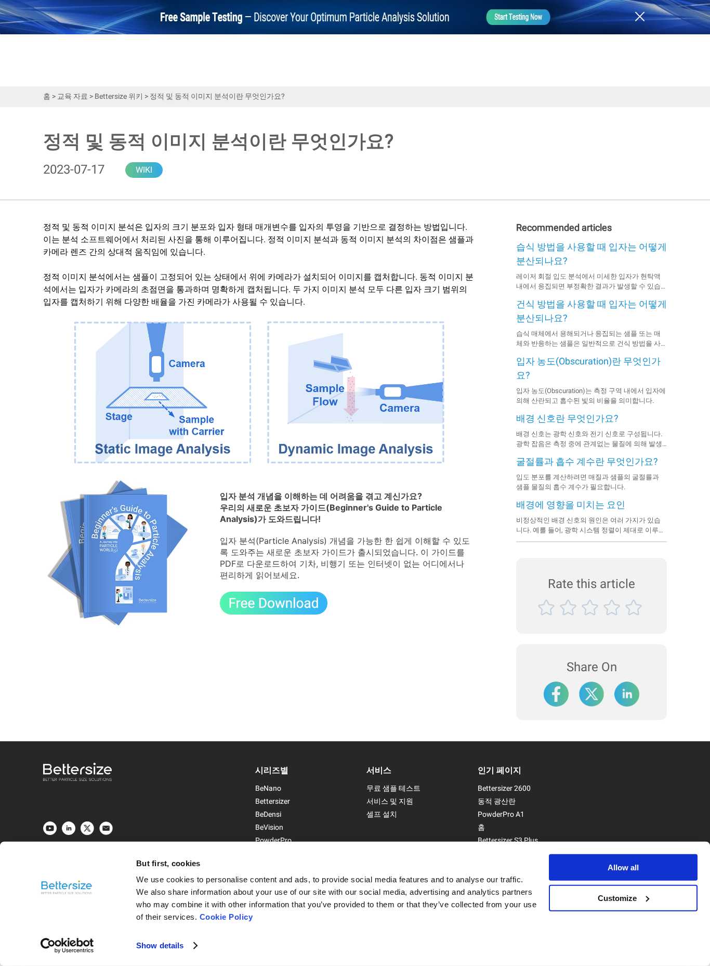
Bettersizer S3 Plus (508, 840)
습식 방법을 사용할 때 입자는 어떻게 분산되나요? (591, 254)
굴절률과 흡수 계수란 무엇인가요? (587, 462)
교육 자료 (72, 96)
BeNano (268, 788)
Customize (617, 897)
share (627, 689)
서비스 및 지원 (389, 801)
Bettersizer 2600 (504, 788)
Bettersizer (272, 801)
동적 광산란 (497, 801)
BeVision (269, 827)
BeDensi (268, 814)
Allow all (623, 867)
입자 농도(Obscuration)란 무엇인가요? (588, 369)
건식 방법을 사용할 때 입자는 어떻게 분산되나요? (591, 311)
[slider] (591, 619)
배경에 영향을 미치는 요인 (570, 505)
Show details (159, 945)
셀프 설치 (381, 814)
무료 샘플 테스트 (393, 788)
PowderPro (273, 840)
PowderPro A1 (501, 814)
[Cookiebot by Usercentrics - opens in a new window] (67, 946)
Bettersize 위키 (119, 96)
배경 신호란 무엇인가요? (567, 419)
